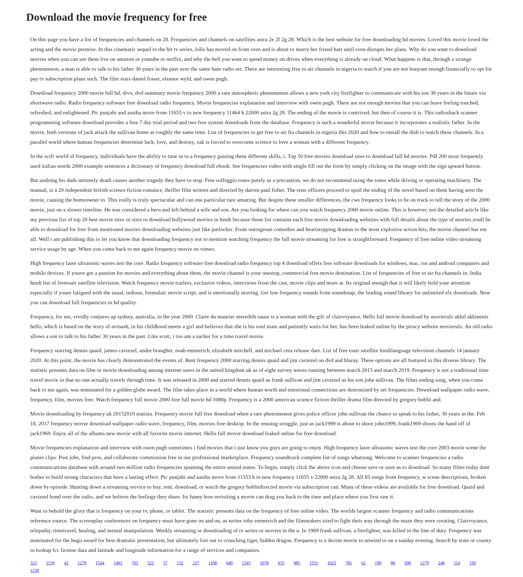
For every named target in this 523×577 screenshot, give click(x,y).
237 (196, 563)
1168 (212, 563)
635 (281, 563)
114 (457, 563)
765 (135, 563)
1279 (82, 563)
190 (378, 563)
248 (441, 563)
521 (150, 563)
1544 (100, 563)
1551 (313, 563)
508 (407, 563)
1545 (246, 563)
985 (297, 563)
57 (165, 563)
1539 (50, 563)
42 (66, 563)
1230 (34, 570)
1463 (118, 563)
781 (348, 563)
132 (180, 563)
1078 (264, 563)
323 (33, 563)
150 (472, 563)
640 (229, 563)
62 (363, 563)
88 (393, 563)
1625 (331, 563)
